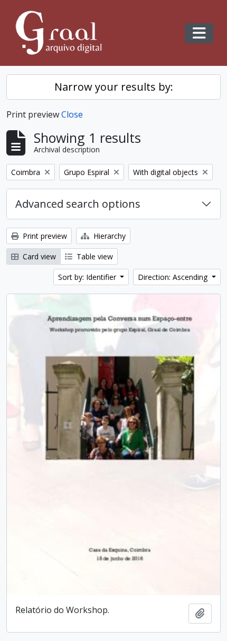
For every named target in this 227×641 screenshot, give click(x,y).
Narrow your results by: (113, 87)
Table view (93, 256)
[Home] (63, 33)
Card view (38, 256)
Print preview (44, 236)
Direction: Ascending (174, 277)
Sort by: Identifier (88, 277)
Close (72, 114)
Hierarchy (108, 236)
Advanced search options (77, 204)
